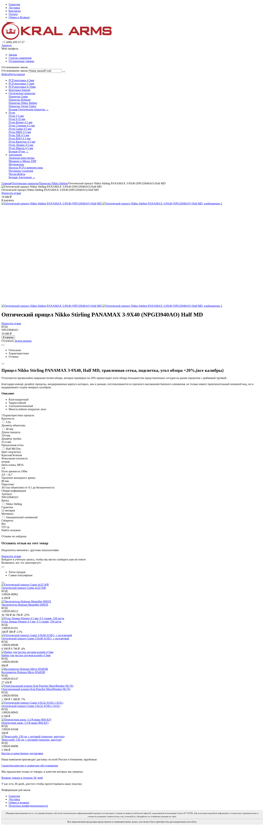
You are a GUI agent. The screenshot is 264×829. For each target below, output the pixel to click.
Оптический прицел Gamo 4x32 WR (23, 587)
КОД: (4, 326)
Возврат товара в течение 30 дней (22, 777)
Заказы (13, 54)
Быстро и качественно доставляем (22, 753)
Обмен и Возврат (19, 17)
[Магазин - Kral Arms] (56, 38)
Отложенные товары (21, 61)
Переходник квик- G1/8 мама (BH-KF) (24, 722)
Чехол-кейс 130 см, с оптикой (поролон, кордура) (31, 739)
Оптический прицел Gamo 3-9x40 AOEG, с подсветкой (35, 638)
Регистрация (17, 74)
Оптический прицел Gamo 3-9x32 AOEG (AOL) (30, 705)
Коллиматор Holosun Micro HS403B (23, 672)
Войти (5, 74)
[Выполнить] (63, 71)
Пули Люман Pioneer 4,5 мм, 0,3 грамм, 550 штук (31, 621)
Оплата (13, 14)
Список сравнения (20, 57)
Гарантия (14, 4)
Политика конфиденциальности (28, 805)
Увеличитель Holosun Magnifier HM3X (24, 604)
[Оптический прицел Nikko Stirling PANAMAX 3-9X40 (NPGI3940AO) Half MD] (51, 203)
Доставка (14, 7)
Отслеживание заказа (14, 70)
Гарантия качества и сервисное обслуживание (29, 765)
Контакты (15, 10)
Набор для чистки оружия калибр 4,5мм (25, 655)
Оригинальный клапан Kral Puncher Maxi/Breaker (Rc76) (35, 689)
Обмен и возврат (19, 802)
